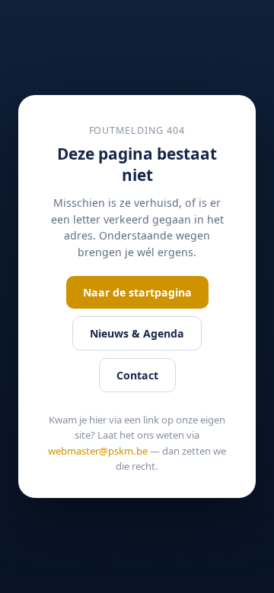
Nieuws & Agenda (137, 333)
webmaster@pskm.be (98, 451)
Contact (137, 375)
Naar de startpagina (137, 292)
